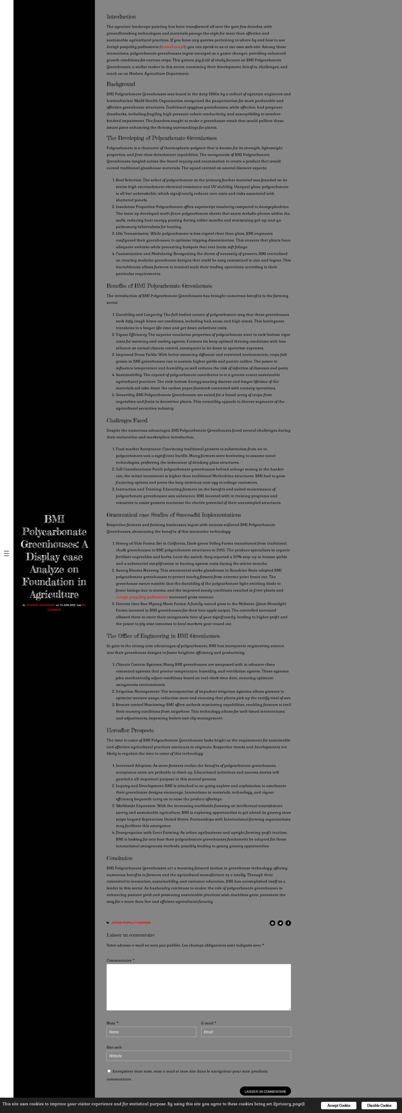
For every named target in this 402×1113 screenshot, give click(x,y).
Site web (114, 1047)
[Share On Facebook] (288, 922)
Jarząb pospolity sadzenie (131, 922)
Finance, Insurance (40, 605)
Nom (112, 1023)
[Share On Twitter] (280, 922)
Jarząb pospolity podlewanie (142, 597)
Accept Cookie (338, 1105)
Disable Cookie (379, 1105)
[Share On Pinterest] (272, 922)
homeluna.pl (172, 46)
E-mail (208, 1023)
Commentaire (121, 960)
